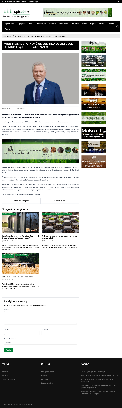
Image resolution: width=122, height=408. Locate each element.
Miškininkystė (41, 24)
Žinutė (6, 309)
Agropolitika (22, 24)
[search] (117, 26)
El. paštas (45, 329)
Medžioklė (52, 24)
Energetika (75, 24)
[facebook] (118, 1)
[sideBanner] (100, 47)
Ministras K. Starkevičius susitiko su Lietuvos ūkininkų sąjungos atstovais (42, 36)
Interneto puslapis (10, 339)
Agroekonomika (10, 24)
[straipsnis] (20, 222)
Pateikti (8, 350)
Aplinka (7, 29)
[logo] (16, 12)
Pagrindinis (7, 36)
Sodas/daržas (63, 24)
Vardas (6, 329)
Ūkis (14, 36)
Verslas (84, 24)
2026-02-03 (46, 241)
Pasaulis (111, 24)
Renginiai (93, 24)
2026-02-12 (6, 241)
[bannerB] (77, 12)
